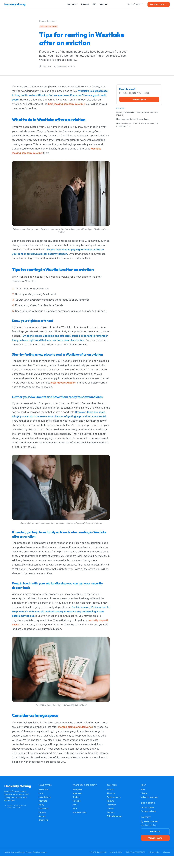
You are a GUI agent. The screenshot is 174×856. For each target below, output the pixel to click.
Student (76, 797)
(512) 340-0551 (137, 4)
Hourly (41, 804)
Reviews (110, 801)
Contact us (155, 831)
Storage (42, 816)
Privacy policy (154, 852)
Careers (110, 808)
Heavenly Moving (15, 4)
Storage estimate (148, 811)
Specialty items (79, 812)
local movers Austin (62, 382)
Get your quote (158, 4)
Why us (110, 789)
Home (41, 21)
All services (43, 789)
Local (40, 793)
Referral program (114, 816)
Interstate (42, 801)
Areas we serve (114, 797)
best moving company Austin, (65, 104)
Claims (144, 793)
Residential (77, 789)
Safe (75, 808)
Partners (110, 812)
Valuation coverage (149, 797)
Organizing (43, 820)
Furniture (76, 801)
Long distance (44, 797)
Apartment (77, 793)
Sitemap (166, 852)
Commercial (43, 808)
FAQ (143, 789)
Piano (75, 804)
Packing (42, 812)
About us (111, 793)
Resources (51, 21)
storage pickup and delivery (74, 726)
